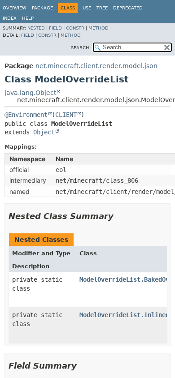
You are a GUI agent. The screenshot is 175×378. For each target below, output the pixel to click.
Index (10, 18)
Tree (102, 7)
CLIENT (66, 114)
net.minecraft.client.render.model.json (96, 65)
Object (44, 132)
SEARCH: (81, 47)
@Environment (26, 114)
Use (87, 7)
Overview (14, 7)
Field (55, 28)
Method (98, 28)
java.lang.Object (30, 92)
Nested (36, 28)
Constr (75, 28)
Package (42, 7)
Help (28, 18)
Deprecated (128, 7)
